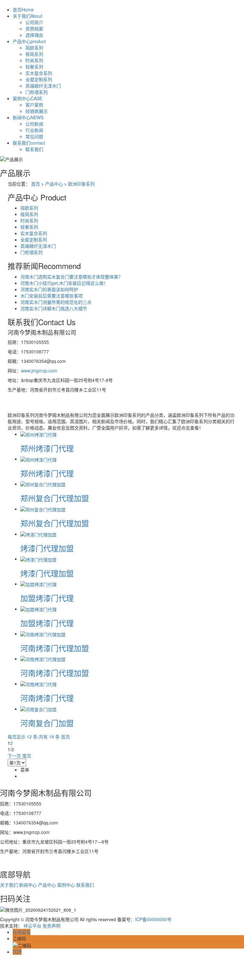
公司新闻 (34, 124)
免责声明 (51, 925)
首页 (23, 9)
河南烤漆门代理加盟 (54, 647)
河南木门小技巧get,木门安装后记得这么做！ (64, 283)
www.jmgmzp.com (39, 370)
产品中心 (29, 41)
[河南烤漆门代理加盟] (42, 633)
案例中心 (27, 98)
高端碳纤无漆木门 (43, 85)
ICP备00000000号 (153, 919)
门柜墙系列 (36, 92)
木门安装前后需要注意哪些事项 (51, 295)
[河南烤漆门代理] (38, 683)
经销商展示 (36, 111)
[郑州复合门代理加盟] (42, 484)
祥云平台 (32, 925)
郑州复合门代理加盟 (54, 497)
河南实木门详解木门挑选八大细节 (53, 308)
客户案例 (34, 105)
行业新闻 (34, 130)
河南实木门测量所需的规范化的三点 (56, 302)
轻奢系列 (34, 66)
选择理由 (34, 35)
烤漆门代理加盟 (47, 548)
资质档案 (34, 28)
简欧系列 (34, 47)
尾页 (26, 755)
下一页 (14, 755)
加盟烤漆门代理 (47, 597)
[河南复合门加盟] (38, 708)
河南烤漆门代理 (47, 697)
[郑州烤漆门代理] (38, 434)
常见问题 (34, 136)
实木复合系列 (38, 73)
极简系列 (34, 54)
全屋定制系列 (38, 79)
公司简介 (34, 22)
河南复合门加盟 (47, 722)
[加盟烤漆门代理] (38, 584)
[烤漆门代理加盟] (38, 534)
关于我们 (27, 16)
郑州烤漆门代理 (47, 448)
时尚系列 (34, 60)
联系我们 (29, 143)
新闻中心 (28, 117)
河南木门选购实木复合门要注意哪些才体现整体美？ (71, 276)
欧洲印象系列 (81, 183)
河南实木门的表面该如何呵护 (49, 289)
